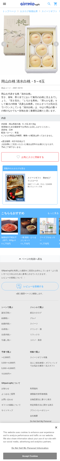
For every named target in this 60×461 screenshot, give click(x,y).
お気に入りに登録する (32, 157)
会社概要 (34, 415)
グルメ (33, 318)
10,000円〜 (6, 373)
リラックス (35, 334)
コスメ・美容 (36, 339)
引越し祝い (6, 339)
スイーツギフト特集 (38, 357)
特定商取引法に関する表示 (41, 404)
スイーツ (34, 323)
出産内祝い (6, 334)
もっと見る (53, 213)
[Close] (56, 427)
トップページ (9, 11)
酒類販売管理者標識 (38, 393)
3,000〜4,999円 (8, 362)
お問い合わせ (7, 399)
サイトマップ (7, 410)
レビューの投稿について (12, 277)
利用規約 (34, 388)
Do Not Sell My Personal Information (30, 447)
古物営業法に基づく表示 (40, 399)
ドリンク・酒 (36, 329)
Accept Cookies (30, 455)
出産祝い (5, 329)
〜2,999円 (5, 357)
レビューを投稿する (33, 286)
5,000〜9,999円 (8, 368)
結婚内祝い (6, 323)
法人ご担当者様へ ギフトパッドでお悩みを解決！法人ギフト (43, 364)
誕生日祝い (6, 312)
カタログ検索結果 (29, 11)
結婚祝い (5, 318)
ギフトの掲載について (11, 404)
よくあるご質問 (8, 393)
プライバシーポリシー (39, 410)
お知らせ (5, 388)
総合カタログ (36, 312)
